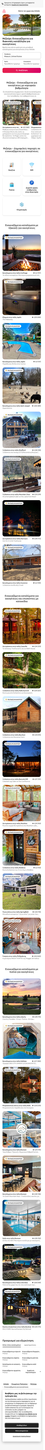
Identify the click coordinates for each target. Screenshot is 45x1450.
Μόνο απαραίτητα (21, 1431)
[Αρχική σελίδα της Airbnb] (4, 11)
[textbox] (12, 64)
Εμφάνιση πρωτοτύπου (20, 5)
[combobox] (21, 56)
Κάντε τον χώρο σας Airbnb (29, 11)
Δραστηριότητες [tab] (30, 1345)
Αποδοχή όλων (22, 1425)
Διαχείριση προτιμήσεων (22, 1436)
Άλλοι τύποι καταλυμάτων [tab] (12, 1345)
